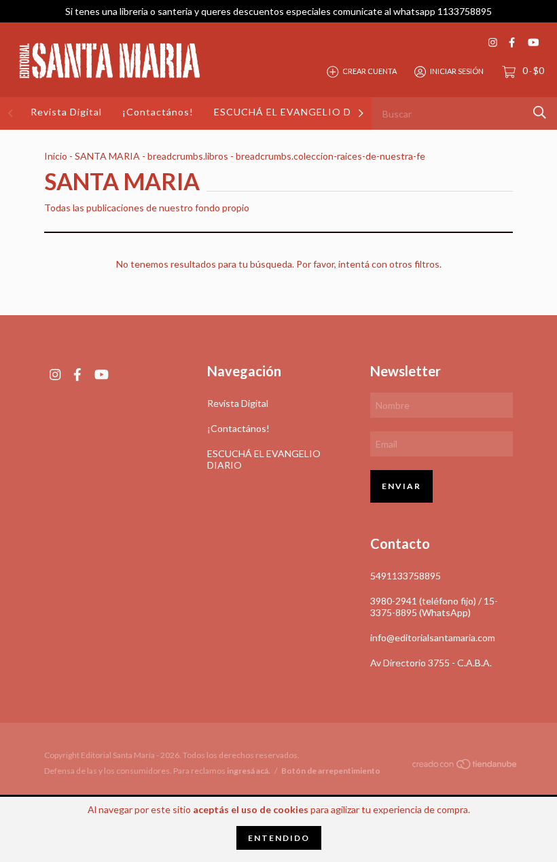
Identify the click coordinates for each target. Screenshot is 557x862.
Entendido (279, 838)
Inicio (55, 156)
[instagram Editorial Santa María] (493, 42)
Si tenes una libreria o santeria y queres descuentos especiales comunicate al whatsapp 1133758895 (278, 11)
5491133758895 (405, 575)
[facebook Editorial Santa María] (511, 42)
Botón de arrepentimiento (330, 771)
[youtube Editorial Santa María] (533, 42)
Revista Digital (66, 112)
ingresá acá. (248, 771)
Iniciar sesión (457, 71)
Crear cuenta (369, 71)
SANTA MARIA (107, 156)
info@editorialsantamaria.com (432, 637)
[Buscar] (540, 112)
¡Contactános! (158, 112)
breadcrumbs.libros (187, 156)
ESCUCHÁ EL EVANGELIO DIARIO (298, 112)
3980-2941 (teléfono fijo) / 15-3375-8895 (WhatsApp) (434, 606)
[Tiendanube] (465, 766)
